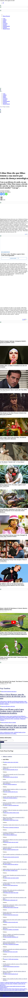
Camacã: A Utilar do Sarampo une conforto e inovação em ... (14, 982)
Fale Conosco (6, 996)
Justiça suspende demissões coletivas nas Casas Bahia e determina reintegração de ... (15, 942)
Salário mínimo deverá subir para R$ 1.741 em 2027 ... (15, 869)
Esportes (5, 25)
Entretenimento (6, 26)
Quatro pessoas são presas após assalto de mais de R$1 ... (13, 990)
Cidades (5, 19)
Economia (5, 23)
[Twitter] (4, 194)
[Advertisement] (14, 44)
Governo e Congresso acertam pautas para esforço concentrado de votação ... (14, 833)
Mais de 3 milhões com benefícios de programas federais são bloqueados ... (14, 935)
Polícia (4, 21)
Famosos (5, 27)
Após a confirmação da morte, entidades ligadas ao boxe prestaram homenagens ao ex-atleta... (12, 733)
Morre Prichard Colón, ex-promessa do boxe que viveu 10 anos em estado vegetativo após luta (13, 727)
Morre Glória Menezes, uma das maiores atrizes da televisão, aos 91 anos (13, 696)
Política (4, 22)
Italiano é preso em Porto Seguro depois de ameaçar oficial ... (14, 988)
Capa (4, 18)
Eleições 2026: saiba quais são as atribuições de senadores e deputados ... (13, 890)
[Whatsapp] (6, 194)
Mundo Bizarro (6, 28)
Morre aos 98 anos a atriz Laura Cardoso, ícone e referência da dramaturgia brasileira (12, 711)
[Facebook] (1, 194)
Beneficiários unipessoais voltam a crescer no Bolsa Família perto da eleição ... (14, 905)
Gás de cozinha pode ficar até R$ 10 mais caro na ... (14, 796)
